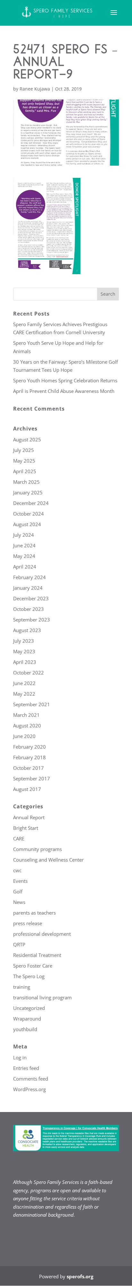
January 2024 (28, 588)
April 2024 (24, 566)
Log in (20, 1057)
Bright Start (25, 828)
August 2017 (27, 789)
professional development (42, 934)
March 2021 (26, 715)
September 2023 (31, 619)
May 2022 (24, 694)
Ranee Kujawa (35, 89)
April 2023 (24, 662)
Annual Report (29, 817)
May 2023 (24, 651)
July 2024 (23, 535)
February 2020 (29, 746)
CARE (18, 838)
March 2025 (26, 482)
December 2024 (31, 503)
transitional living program (42, 997)
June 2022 (24, 683)
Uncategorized (29, 1008)
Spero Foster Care (32, 965)
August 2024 (27, 524)
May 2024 (24, 556)
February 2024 (29, 577)
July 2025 (23, 450)
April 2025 (24, 471)
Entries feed (26, 1068)
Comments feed (30, 1078)
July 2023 (23, 641)
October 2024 (28, 513)
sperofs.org (80, 1276)
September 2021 (31, 704)
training (21, 987)
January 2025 (28, 492)
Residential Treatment (37, 955)
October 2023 (28, 609)
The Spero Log (29, 976)
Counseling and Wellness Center (48, 859)
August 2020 (27, 725)
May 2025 (24, 460)
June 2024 (24, 545)
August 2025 (27, 439)
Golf (17, 891)
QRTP (19, 944)
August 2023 (27, 630)
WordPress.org (29, 1089)
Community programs (37, 849)
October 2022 (28, 672)
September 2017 (31, 778)
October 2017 (28, 768)
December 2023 (31, 598)
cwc (17, 870)
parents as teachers (34, 912)
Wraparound (27, 1018)
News (19, 902)
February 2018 (29, 757)
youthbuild (25, 1029)
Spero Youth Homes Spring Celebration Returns (65, 380)
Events (20, 881)
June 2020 (24, 736)
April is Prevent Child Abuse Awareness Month (63, 391)
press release (27, 923)
